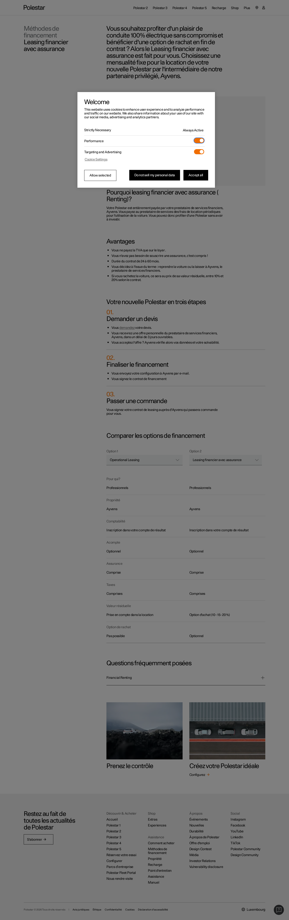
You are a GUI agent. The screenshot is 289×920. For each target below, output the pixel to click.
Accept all (196, 175)
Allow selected (100, 175)
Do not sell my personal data (154, 175)
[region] (146, 140)
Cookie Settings (96, 159)
